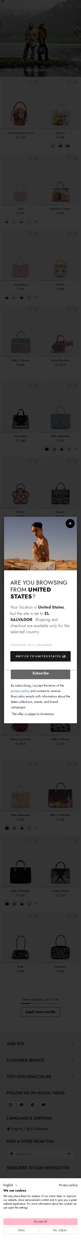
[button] (10, 1185)
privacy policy (20, 691)
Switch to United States (38, 656)
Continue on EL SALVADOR (31, 645)
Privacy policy (68, 1185)
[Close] (70, 523)
